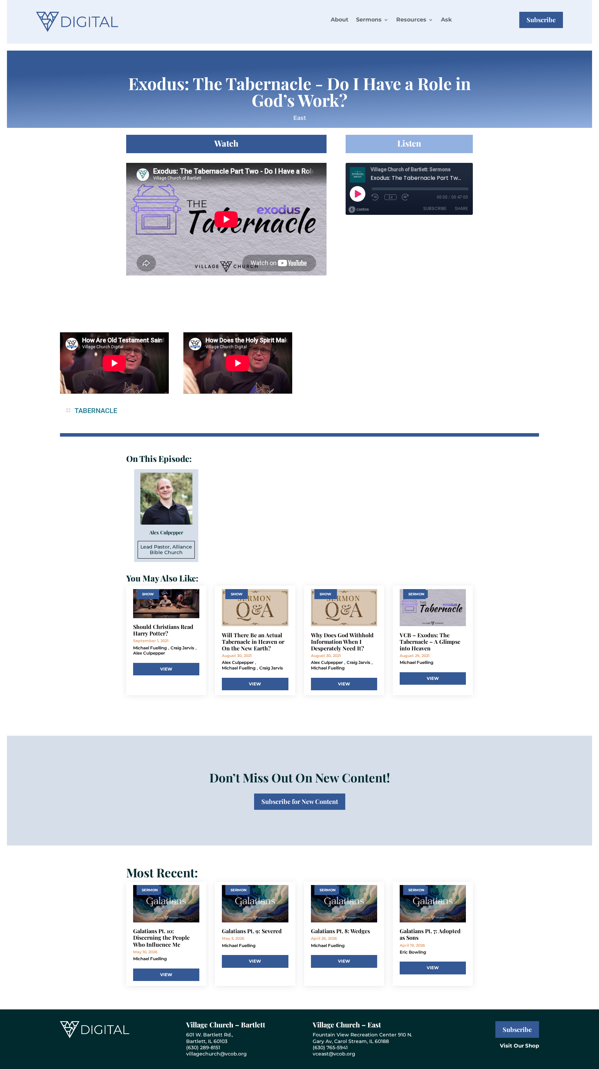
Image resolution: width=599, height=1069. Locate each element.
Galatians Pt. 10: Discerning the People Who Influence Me (161, 937)
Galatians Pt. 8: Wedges (340, 931)
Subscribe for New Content (299, 801)
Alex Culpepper (149, 653)
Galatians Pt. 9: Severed (252, 931)
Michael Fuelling (150, 647)
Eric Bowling (413, 952)
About (339, 19)
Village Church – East (347, 1024)
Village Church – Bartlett (225, 1024)
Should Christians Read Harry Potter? (163, 630)
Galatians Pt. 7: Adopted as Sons (430, 934)
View (166, 669)
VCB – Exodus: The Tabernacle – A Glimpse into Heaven (430, 641)
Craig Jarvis (182, 647)
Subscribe (541, 20)
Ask (446, 19)
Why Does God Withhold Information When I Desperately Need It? (342, 641)
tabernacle (96, 410)
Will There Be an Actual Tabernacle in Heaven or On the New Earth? (253, 641)
